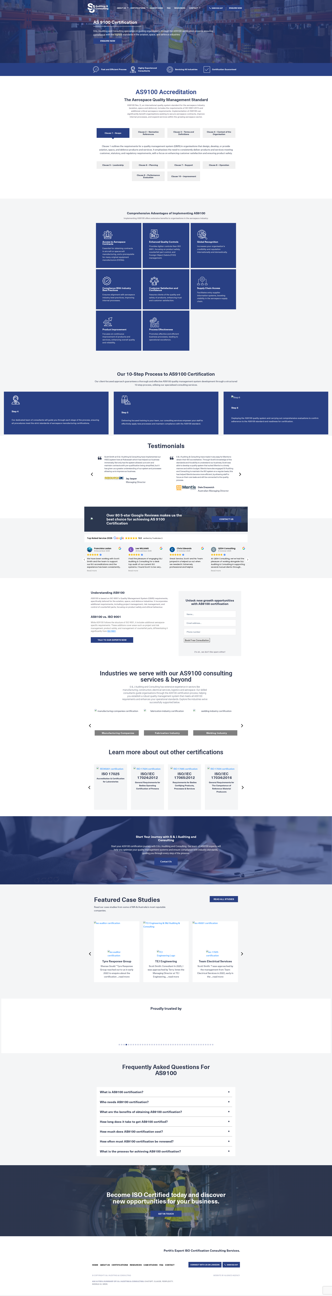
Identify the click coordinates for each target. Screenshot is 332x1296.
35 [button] (198, 1044)
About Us (121, 8)
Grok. (105, 1281)
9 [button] (138, 1044)
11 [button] (142, 1044)
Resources (179, 8)
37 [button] (203, 1044)
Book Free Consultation (197, 640)
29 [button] (184, 1044)
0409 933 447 (217, 8)
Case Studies (156, 8)
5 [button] (128, 1044)
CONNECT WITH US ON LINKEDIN (205, 1261)
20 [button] (163, 1044)
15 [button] (152, 1044)
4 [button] (126, 1044)
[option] (56, 413)
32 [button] (191, 1044)
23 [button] (170, 1044)
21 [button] (166, 1044)
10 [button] (140, 1044)
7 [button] (133, 1044)
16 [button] (154, 1044)
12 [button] (145, 1044)
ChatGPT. (149, 1278)
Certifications (137, 8)
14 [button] (149, 1044)
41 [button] (212, 1044)
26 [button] (177, 1044)
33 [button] (194, 1044)
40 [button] (210, 1044)
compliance (99, 34)
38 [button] (205, 1044)
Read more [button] (160, 571)
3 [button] (124, 1044)
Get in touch (166, 1213)
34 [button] (196, 1044)
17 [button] (156, 1044)
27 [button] (180, 1044)
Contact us (226, 519)
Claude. (158, 1278)
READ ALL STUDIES (224, 899)
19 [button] (161, 1044)
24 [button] (173, 1044)
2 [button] (121, 1044)
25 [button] (175, 1044)
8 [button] (135, 1044)
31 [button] (189, 1044)
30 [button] (187, 1044)
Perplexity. (167, 1278)
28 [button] (182, 1044)
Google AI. (97, 1281)
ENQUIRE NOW (235, 8)
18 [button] (159, 1044)
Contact (193, 8)
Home (95, 1261)
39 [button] (208, 1044)
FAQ (168, 8)
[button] (248, 560)
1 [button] (119, 1044)
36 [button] (201, 1044)
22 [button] (168, 1044)
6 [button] (131, 1044)
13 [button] (147, 1044)
